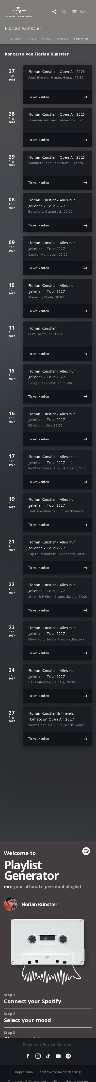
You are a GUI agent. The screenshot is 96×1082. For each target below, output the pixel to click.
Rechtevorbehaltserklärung (59, 1072)
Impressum (24, 1072)
